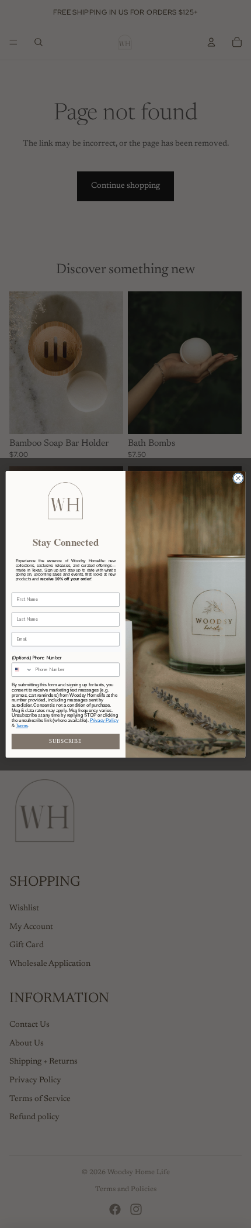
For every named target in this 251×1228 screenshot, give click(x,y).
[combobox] (22, 669)
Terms (22, 725)
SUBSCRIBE (65, 741)
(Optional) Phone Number (37, 658)
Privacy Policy (104, 720)
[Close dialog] (238, 478)
